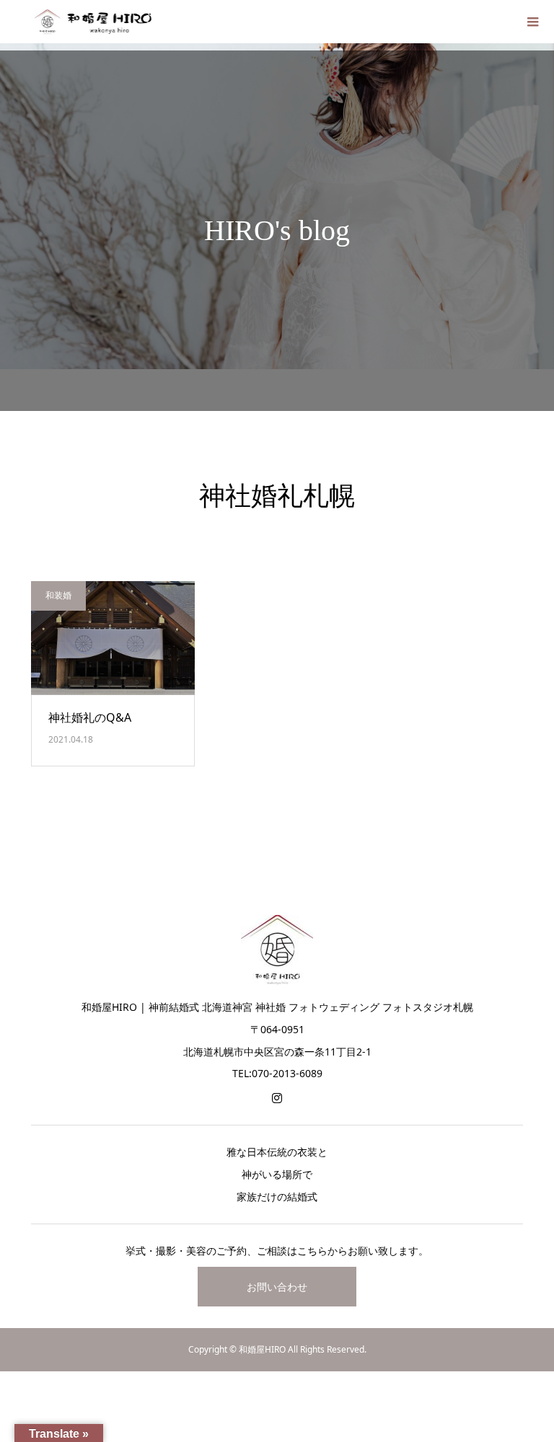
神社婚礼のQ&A (89, 717)
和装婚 (58, 595)
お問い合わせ (277, 1286)
